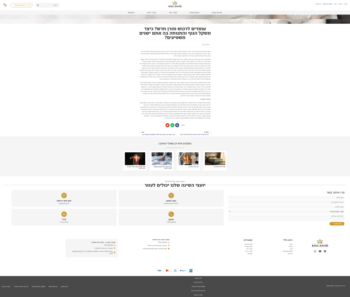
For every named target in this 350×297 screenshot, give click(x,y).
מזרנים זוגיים (217, 12)
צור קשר (318, 4)
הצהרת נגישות (6, 287)
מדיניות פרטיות (53, 287)
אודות (340, 4)
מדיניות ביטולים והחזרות (21, 287)
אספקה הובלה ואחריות (38, 287)
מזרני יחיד (173, 12)
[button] (177, 125)
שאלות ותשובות (327, 4)
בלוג (335, 4)
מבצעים (131, 12)
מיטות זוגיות (194, 12)
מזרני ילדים (151, 12)
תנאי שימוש (64, 287)
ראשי (345, 4)
